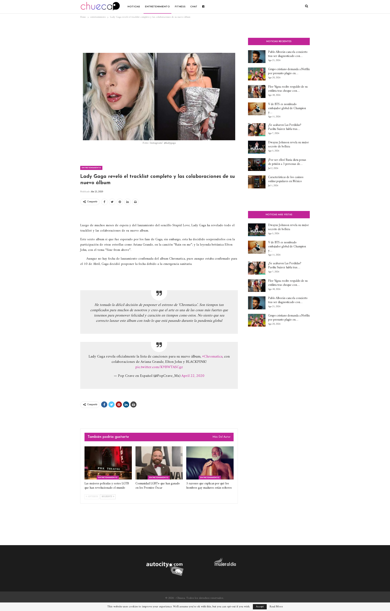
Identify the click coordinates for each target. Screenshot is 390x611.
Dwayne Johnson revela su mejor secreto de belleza (288, 144)
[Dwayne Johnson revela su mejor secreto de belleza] (256, 147)
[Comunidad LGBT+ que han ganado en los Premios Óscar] (159, 462)
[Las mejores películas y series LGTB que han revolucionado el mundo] (108, 462)
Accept (260, 606)
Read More (276, 606)
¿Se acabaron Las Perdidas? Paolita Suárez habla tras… (284, 127)
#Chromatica (212, 356)
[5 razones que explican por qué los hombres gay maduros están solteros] (210, 462)
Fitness (180, 6)
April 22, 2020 (192, 376)
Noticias (134, 6)
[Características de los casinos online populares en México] (256, 181)
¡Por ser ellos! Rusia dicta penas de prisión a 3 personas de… (287, 162)
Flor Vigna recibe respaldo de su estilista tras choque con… (288, 89)
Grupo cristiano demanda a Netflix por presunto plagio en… (289, 71)
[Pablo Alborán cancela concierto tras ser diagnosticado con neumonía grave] (256, 56)
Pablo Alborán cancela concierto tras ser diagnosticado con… (288, 54)
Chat (193, 6)
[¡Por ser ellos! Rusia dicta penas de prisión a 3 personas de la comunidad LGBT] (256, 164)
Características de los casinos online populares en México (285, 179)
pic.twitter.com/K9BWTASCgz (159, 367)
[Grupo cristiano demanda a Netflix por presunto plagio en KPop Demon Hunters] (256, 73)
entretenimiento (157, 6)
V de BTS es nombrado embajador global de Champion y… (287, 108)
